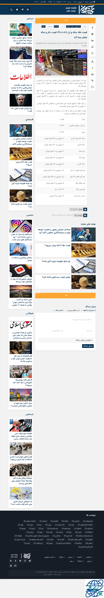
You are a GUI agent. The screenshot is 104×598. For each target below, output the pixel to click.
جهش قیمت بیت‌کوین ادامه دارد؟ (56, 277)
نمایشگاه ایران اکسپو (63, 543)
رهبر (69, 532)
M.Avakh (74, 209)
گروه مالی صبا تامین (85, 547)
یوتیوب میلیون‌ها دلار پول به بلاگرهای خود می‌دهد (21, 280)
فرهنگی (89, 540)
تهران (30, 525)
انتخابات (43, 521)
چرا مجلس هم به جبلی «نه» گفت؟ (21, 109)
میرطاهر (78, 543)
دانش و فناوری (49, 557)
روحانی (59, 532)
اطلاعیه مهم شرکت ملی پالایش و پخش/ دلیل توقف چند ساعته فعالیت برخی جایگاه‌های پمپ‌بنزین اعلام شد (21, 439)
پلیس (27, 543)
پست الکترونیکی (57, 331)
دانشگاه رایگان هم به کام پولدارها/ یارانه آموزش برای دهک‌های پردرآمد (22, 481)
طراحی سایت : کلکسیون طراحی (52, 574)
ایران (71, 525)
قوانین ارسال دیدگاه (83, 340)
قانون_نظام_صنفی (75, 540)
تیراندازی (88, 528)
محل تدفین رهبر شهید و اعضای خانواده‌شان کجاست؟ (21, 404)
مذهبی (89, 543)
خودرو (22, 528)
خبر (41, 528)
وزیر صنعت (38, 543)
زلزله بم (49, 532)
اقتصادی (54, 521)
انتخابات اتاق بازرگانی (85, 525)
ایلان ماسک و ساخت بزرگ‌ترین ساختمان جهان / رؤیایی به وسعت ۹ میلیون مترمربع (22, 303)
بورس (48, 525)
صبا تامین (68, 536)
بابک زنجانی (60, 525)
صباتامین (56, 536)
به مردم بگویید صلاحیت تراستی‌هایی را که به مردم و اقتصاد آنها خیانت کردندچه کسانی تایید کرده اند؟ (21, 89)
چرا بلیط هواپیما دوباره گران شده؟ (56, 261)
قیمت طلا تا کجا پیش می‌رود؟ (57, 245)
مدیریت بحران (20, 540)
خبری (32, 528)
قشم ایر (61, 540)
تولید (20, 525)
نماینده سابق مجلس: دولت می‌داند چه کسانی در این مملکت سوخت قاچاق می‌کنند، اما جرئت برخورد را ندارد (21, 43)
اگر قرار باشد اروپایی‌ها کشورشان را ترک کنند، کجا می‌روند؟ (22, 383)
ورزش (49, 543)
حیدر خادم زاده (52, 528)
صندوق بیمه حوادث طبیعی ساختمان (37, 536)
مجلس (50, 540)
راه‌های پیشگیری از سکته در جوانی (22, 259)
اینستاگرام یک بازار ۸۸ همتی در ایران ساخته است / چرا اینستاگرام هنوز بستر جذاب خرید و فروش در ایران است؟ (21, 238)
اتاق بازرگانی (87, 521)
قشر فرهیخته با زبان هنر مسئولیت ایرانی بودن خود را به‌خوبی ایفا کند (21, 359)
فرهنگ (18, 536)
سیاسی (30, 532)
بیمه (39, 525)
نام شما (89, 331)
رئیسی (78, 532)
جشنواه (77, 528)
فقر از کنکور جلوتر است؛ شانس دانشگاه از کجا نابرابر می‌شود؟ (21, 458)
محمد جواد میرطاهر (36, 540)
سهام (39, 532)
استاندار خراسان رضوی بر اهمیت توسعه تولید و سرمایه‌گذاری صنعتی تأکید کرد (54, 231)
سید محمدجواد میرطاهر (84, 536)
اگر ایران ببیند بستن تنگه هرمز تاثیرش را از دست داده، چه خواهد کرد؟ (21, 64)
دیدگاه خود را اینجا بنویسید (82, 319)
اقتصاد (65, 521)
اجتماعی (75, 521)
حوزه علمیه (66, 528)
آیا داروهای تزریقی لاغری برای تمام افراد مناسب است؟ (21, 503)
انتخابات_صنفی (30, 521)
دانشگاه (88, 532)
